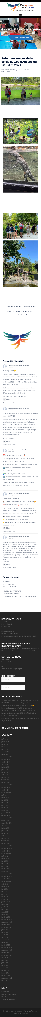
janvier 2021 (5, 902)
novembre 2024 (6, 787)
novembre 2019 (6, 922)
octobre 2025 (5, 762)
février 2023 (5, 841)
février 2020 (5, 914)
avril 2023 (4, 836)
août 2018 (4, 958)
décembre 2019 (6, 919)
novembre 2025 (6, 759)
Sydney (25, 1013)
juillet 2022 (5, 858)
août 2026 (4, 739)
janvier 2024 (5, 813)
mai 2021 (4, 891)
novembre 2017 (6, 978)
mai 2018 (4, 965)
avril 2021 (4, 894)
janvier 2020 (5, 917)
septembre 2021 (6, 881)
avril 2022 (4, 866)
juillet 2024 (5, 797)
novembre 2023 (6, 818)
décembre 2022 (6, 846)
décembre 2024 (6, 785)
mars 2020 (5, 912)
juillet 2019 (5, 930)
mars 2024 (5, 808)
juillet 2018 (5, 960)
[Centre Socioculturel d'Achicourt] (20, 6)
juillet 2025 (5, 767)
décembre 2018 (6, 947)
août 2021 (4, 884)
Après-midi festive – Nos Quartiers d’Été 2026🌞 (17, 705)
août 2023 (4, 825)
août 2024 (4, 795)
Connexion (5, 992)
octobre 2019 (5, 924)
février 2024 (5, 810)
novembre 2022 (6, 848)
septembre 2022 (6, 853)
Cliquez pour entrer (20, 37)
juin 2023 (4, 830)
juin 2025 (4, 769)
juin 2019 (4, 932)
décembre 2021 (6, 874)
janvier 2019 (5, 945)
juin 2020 (4, 907)
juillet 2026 (5, 741)
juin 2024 (4, 800)
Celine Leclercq (10, 70)
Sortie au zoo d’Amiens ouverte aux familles (21, 306)
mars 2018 (5, 970)
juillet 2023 (5, 828)
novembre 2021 (6, 876)
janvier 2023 (5, 843)
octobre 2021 (5, 879)
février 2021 (5, 899)
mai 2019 (4, 935)
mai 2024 (4, 802)
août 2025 (4, 764)
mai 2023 (4, 833)
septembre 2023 (6, 823)
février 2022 (5, 871)
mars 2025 (5, 777)
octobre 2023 (5, 820)
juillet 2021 (5, 886)
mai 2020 (4, 909)
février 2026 (5, 754)
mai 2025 (4, 772)
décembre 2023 (6, 815)
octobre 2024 (5, 790)
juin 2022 (4, 861)
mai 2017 (4, 980)
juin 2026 (4, 744)
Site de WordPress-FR (9, 999)
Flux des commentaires (9, 997)
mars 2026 (5, 752)
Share (14, 402)
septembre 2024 (6, 792)
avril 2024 (4, 805)
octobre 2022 (5, 851)
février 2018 (5, 973)
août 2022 (4, 856)
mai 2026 (4, 747)
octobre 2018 (5, 952)
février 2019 (5, 942)
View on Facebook (7, 402)
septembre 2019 (6, 927)
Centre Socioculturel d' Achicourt (18, 365)
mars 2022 (5, 869)
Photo (8, 400)
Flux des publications (8, 994)
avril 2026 (4, 749)
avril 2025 (4, 775)
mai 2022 (4, 863)
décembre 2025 (6, 757)
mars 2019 (5, 940)
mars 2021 (5, 897)
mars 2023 (5, 838)
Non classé (5, 72)
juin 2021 (4, 889)
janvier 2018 (5, 975)
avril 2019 (4, 937)
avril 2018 (4, 968)
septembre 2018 (6, 955)
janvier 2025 (5, 782)
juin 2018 (4, 963)
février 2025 (5, 780)
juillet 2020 (5, 904)
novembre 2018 (6, 950)
